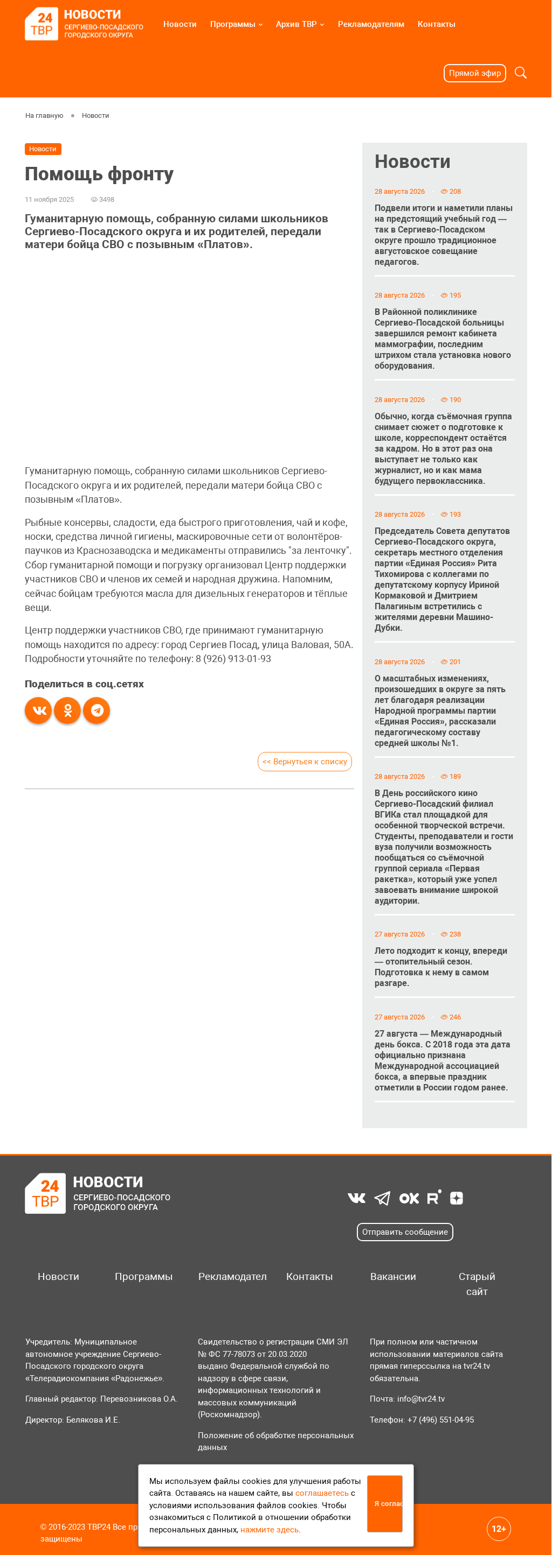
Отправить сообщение (405, 1232)
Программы (233, 24)
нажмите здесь (269, 1530)
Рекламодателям (371, 24)
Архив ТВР (296, 24)
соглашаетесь (322, 1493)
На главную (44, 115)
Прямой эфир (475, 73)
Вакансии (393, 1277)
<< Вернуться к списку (305, 761)
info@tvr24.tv (421, 1399)
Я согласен (389, 1504)
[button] (521, 73)
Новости (180, 24)
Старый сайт (477, 1284)
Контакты (437, 24)
